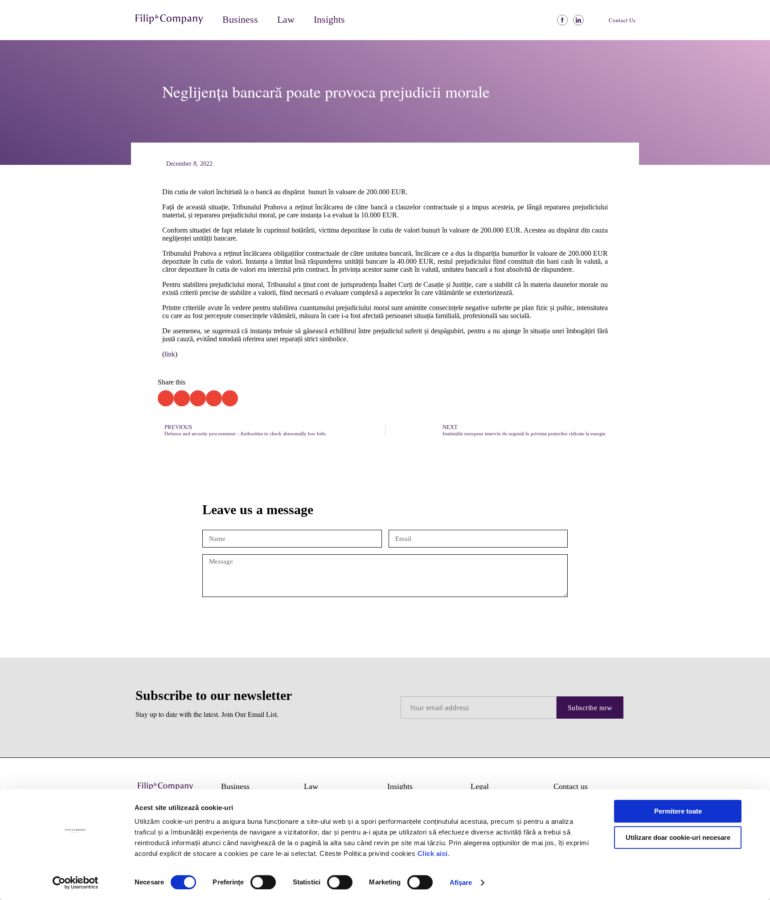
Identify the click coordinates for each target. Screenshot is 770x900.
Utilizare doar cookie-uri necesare (678, 837)
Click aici (433, 853)
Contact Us (622, 20)
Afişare (461, 882)
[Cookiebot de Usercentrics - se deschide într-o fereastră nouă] (76, 882)
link (169, 354)
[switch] (263, 882)
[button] (174, 20)
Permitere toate (678, 811)
